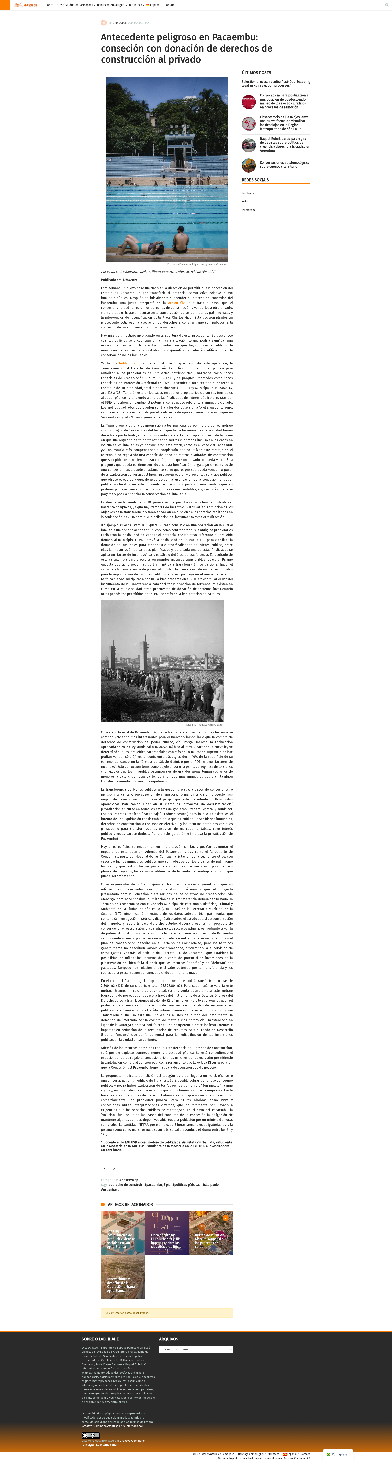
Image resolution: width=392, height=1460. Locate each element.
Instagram (248, 210)
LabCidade (119, 22)
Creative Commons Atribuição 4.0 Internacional (112, 1426)
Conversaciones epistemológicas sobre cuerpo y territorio (284, 164)
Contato (170, 5)
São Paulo (211, 1185)
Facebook (248, 193)
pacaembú (154, 1185)
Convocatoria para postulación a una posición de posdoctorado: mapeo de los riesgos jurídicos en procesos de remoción (284, 101)
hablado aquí (129, 363)
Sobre (49, 5)
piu (168, 1185)
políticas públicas (187, 1185)
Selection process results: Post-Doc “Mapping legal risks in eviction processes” (276, 83)
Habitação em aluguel (111, 5)
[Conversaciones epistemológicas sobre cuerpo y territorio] (249, 165)
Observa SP (129, 1180)
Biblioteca (135, 5)
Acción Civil (177, 303)
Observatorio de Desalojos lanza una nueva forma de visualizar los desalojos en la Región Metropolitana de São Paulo (284, 123)
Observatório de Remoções (75, 5)
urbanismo (111, 1190)
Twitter (246, 201)
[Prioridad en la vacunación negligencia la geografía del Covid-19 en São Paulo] (211, 1277)
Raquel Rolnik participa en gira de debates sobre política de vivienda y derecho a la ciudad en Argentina (285, 144)
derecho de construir (126, 1185)
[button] (106, 1255)
